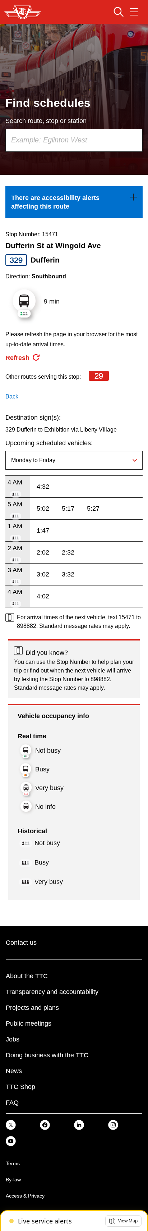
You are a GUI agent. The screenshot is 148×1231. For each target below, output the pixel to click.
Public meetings (28, 1023)
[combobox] (74, 140)
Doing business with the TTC (47, 1055)
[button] (123, 1221)
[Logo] (22, 12)
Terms (13, 1163)
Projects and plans (32, 1007)
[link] (74, 202)
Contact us (21, 942)
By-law (13, 1179)
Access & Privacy (25, 1196)
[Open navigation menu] (134, 11)
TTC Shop (20, 1086)
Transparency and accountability (52, 991)
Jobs (12, 1039)
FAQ (12, 1102)
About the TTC (27, 976)
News (14, 1071)
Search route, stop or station (46, 120)
